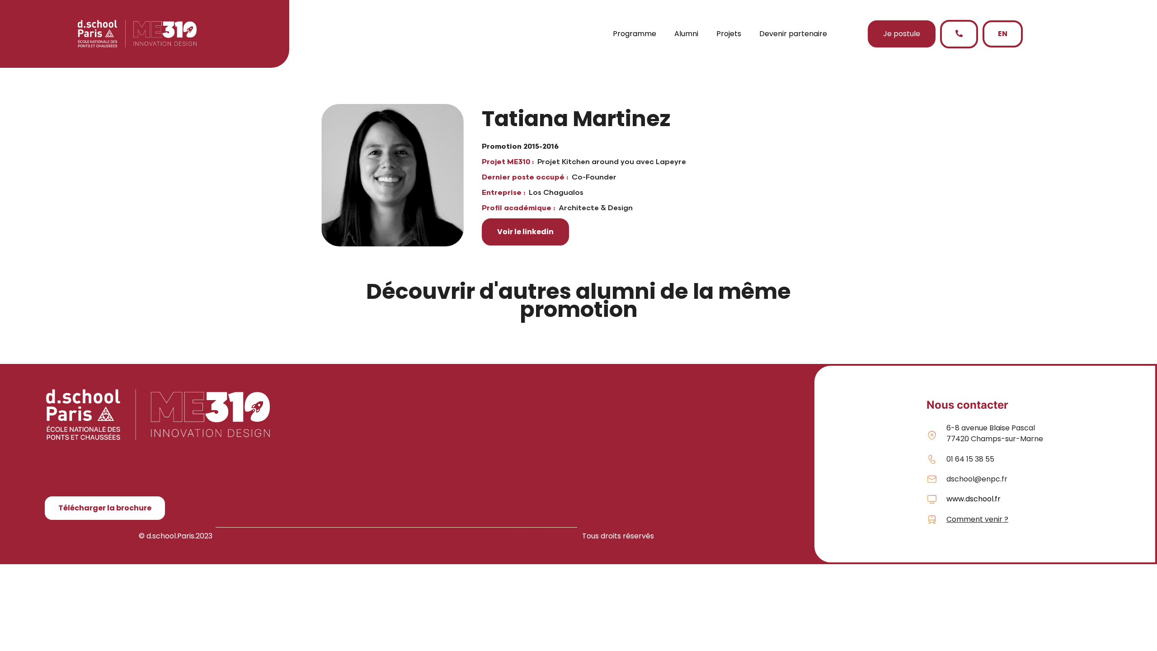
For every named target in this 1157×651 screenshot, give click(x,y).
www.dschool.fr (973, 499)
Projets (728, 33)
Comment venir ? (977, 519)
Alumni (686, 33)
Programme (634, 33)
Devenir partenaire (793, 33)
